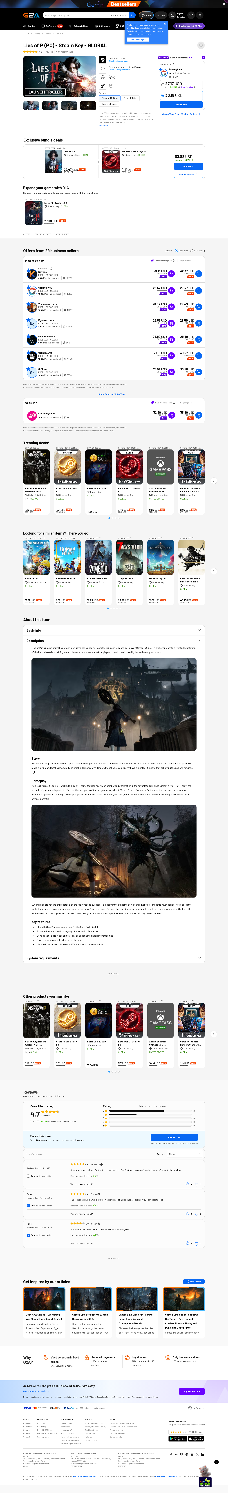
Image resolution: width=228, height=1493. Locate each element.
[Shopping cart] (199, 15)
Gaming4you (176, 69)
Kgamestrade (46, 320)
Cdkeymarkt (45, 352)
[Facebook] (171, 1454)
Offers (26, 234)
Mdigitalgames (46, 336)
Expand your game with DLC (46, 187)
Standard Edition (110, 98)
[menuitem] (29, 26)
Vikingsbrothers (47, 303)
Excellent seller (48, 275)
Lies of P (59, 33)
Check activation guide (118, 61)
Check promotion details (34, 1391)
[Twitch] (181, 1454)
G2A (27, 33)
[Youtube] (176, 1454)
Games (48, 33)
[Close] (224, 4)
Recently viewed (43, 234)
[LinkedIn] (202, 1454)
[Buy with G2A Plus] (171, 273)
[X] (197, 1454)
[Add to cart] (198, 273)
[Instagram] (192, 1454)
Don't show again (138, 39)
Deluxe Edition (130, 98)
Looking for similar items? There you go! (56, 533)
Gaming (37, 33)
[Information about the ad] (173, 64)
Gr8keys (42, 368)
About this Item (63, 234)
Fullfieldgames (46, 413)
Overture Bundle (109, 104)
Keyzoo (42, 271)
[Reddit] (187, 1454)
